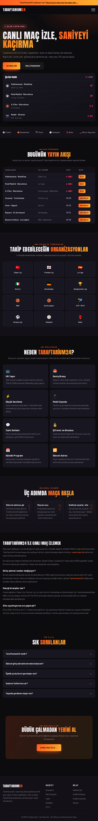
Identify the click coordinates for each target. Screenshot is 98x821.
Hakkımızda (77, 790)
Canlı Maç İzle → (49, 747)
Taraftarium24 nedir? (48, 653)
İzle (82, 177)
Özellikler (49, 803)
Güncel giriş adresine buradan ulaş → (62, 3)
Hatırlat (84, 198)
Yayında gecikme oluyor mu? (48, 693)
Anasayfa (49, 790)
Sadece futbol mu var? (48, 683)
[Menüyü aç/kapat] (93, 9)
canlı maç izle (78, 552)
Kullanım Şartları (79, 798)
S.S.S (48, 807)
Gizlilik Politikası (79, 794)
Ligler (48, 798)
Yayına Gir (11, 66)
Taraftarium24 (76, 578)
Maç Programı (32, 66)
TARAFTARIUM (14, 9)
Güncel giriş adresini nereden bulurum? (48, 663)
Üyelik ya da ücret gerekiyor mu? (48, 673)
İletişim (76, 803)
